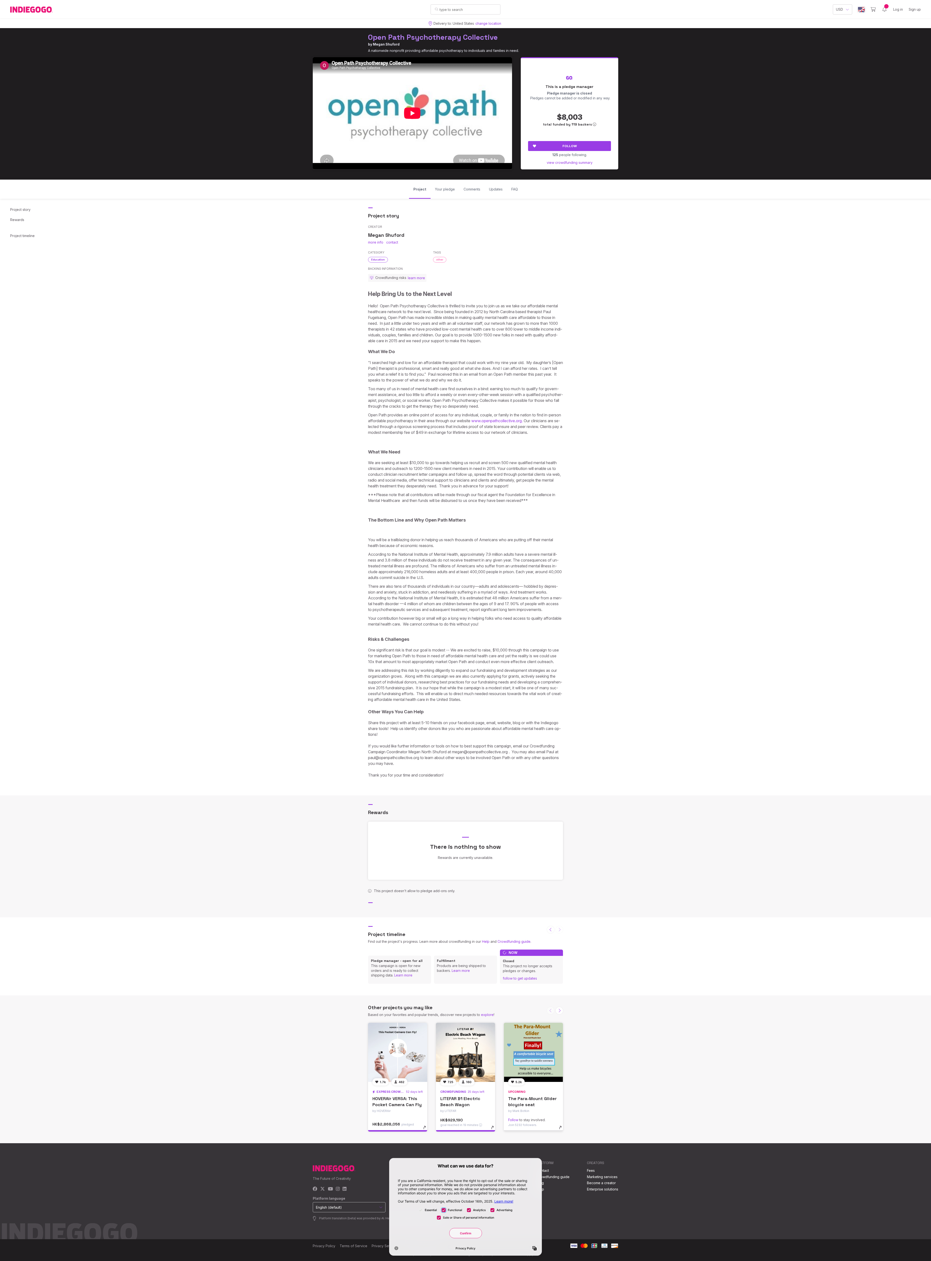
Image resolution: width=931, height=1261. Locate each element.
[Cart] (873, 9)
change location (488, 23)
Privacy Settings (384, 1246)
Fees (591, 1170)
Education (378, 259)
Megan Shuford (386, 44)
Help (486, 941)
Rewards (17, 220)
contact (392, 242)
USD (839, 9)
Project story (20, 209)
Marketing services (602, 1177)
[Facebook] (315, 1189)
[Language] (861, 9)
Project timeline (22, 236)
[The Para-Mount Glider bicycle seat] (533, 1052)
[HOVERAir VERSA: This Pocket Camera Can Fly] (397, 1052)
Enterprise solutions (602, 1189)
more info (375, 242)
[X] (322, 1189)
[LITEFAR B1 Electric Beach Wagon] (465, 1052)
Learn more (403, 975)
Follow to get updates (520, 978)
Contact (543, 1170)
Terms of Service (353, 1246)
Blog (540, 1183)
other (439, 259)
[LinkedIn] (344, 1189)
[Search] (436, 9)
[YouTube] (330, 1189)
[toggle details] (427, 1129)
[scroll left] (550, 929)
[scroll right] (559, 1010)
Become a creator (601, 1183)
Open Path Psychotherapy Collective (433, 37)
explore (487, 1015)
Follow (569, 146)
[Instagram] (338, 1189)
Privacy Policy (324, 1246)
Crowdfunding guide (514, 941)
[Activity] (884, 9)
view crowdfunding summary (570, 162)
